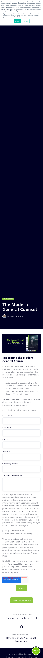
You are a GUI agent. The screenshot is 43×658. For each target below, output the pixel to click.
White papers (8, 299)
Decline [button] (26, 21)
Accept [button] (17, 21)
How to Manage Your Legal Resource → (21, 640)
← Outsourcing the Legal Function (22, 618)
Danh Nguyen (16, 316)
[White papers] (21, 626)
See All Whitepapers (21, 600)
